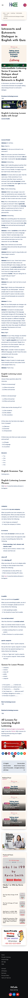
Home (3, 955)
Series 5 (4, 25)
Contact (3, 968)
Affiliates (4, 971)
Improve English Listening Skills (15, 729)
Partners (3, 973)
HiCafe (14, 731)
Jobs (2, 964)
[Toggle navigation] (2, 5)
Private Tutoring (5, 957)
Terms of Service (6, 978)
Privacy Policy (5, 975)
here (5, 486)
